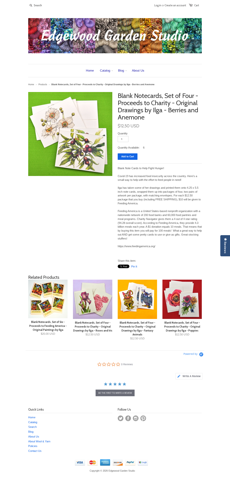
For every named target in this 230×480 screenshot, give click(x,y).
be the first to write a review (115, 392)
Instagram (136, 418)
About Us (33, 436)
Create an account (175, 5)
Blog (30, 431)
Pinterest (143, 418)
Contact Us (35, 450)
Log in (157, 5)
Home (31, 417)
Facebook (128, 418)
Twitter (120, 418)
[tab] (189, 376)
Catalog (32, 422)
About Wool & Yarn (39, 441)
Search (32, 426)
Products (42, 84)
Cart (196, 5)
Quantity (123, 133)
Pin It (134, 266)
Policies (32, 446)
